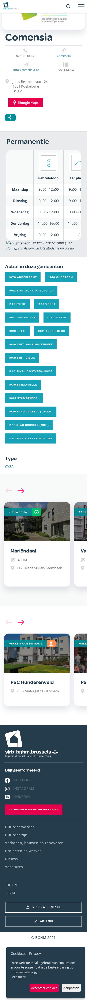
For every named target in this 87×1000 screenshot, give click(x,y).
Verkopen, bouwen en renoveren (34, 843)
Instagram (23, 788)
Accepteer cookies (44, 988)
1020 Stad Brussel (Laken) (31, 411)
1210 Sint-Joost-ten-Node (30, 371)
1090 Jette (17, 330)
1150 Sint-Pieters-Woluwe (30, 438)
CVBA (9, 466)
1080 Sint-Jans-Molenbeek (31, 344)
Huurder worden (20, 827)
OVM (11, 893)
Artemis (46, 921)
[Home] (11, 6)
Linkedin (21, 796)
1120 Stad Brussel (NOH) (29, 425)
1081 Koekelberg (51, 330)
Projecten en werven (23, 851)
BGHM (12, 885)
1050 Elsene (57, 317)
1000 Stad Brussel (24, 398)
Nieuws (11, 859)
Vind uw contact (47, 907)
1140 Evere (17, 304)
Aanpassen (71, 988)
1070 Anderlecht (23, 277)
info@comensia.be (26, 70)
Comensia (64, 56)
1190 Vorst (47, 304)
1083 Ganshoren (22, 317)
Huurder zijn (16, 835)
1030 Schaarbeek (23, 384)
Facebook (22, 780)
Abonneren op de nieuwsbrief (34, 809)
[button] (20, 490)
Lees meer (18, 977)
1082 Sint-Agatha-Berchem (31, 290)
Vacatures (14, 867)
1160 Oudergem (60, 277)
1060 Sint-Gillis (22, 357)
